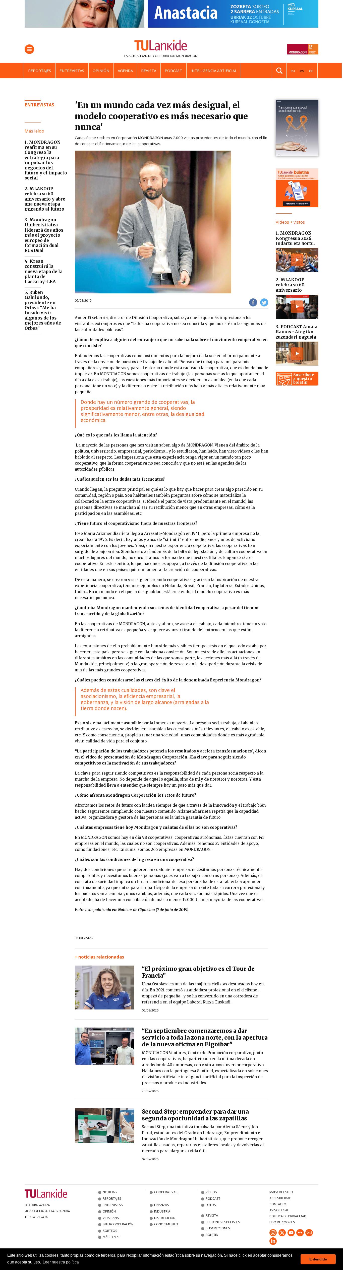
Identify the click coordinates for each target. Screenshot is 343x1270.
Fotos (211, 1204)
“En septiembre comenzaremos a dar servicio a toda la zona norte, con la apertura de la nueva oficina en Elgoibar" (204, 1037)
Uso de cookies (282, 1222)
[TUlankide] (160, 46)
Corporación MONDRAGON (175, 55)
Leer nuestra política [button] (61, 1262)
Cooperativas (166, 1192)
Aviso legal (279, 1210)
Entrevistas (72, 70)
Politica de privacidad (287, 1216)
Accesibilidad (280, 1198)
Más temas (112, 1237)
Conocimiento (166, 1224)
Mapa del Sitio (281, 1192)
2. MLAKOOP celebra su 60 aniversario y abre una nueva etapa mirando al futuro (45, 199)
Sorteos (110, 1230)
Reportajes (39, 70)
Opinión (101, 70)
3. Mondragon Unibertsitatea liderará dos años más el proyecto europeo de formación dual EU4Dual (44, 235)
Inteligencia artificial (214, 70)
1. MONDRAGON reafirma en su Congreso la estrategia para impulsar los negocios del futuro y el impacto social (46, 160)
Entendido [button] (318, 1259)
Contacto (277, 1204)
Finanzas (161, 1204)
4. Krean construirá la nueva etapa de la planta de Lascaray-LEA (44, 272)
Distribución (165, 1218)
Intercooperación (118, 1224)
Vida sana (111, 1218)
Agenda (125, 70)
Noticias (110, 1192)
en (311, 70)
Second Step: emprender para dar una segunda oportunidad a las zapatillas (195, 1115)
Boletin (212, 1234)
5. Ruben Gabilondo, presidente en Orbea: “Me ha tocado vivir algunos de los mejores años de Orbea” (43, 310)
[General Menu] (29, 49)
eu (293, 70)
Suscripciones (218, 1228)
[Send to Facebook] (253, 302)
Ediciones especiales (223, 1222)
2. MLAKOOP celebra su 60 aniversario (290, 285)
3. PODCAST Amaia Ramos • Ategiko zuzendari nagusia (296, 332)
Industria (162, 1211)
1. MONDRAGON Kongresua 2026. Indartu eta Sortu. (295, 238)
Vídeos (211, 1192)
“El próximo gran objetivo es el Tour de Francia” (198, 972)
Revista (148, 70)
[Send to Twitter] (264, 302)
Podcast (173, 70)
